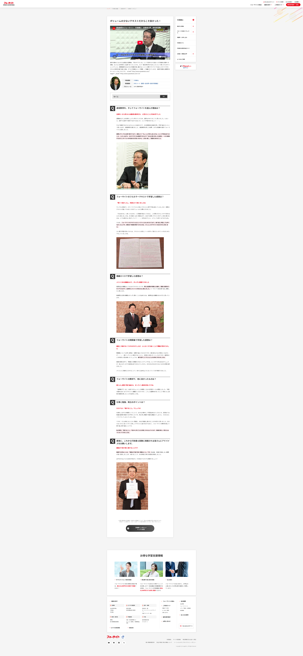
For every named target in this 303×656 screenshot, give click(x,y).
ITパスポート (145, 621)
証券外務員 (128, 608)
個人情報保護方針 (150, 642)
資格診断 (131, 627)
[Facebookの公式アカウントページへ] (119, 643)
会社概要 (296, 1)
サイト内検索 (280, 1)
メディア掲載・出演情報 (185, 608)
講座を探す (267, 4)
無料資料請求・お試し (293, 5)
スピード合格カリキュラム (183, 31)
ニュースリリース (184, 606)
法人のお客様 (288, 1)
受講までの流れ (165, 608)
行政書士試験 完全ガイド (183, 48)
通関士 (111, 619)
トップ (108, 8)
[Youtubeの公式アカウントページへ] (109, 643)
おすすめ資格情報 (115, 627)
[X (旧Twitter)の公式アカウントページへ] (124, 643)
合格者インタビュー (132, 8)
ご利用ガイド (278, 4)
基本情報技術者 (145, 619)
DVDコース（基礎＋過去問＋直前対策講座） (146, 83)
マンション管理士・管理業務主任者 (133, 622)
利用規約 (169, 639)
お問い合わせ (165, 612)
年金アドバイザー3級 (146, 613)
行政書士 (136, 80)
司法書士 (112, 612)
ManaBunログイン (269, 1)
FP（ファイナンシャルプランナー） (149, 610)
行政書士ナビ (180, 43)
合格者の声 (123, 8)
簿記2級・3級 (145, 608)
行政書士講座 (115, 8)
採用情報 (182, 610)
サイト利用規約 (177, 639)
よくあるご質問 (181, 59)
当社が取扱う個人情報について (164, 642)
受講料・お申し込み (182, 37)
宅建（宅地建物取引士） (131, 619)
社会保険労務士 (113, 608)
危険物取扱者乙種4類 (130, 610)
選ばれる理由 (180, 26)
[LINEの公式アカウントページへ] (114, 643)
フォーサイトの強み (256, 5)
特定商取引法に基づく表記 (189, 639)
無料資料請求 (166, 617)
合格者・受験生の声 (182, 54)
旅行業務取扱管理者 (114, 621)
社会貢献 (182, 603)
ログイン (185, 68)
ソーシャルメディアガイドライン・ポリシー (185, 642)
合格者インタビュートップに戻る (141, 528)
